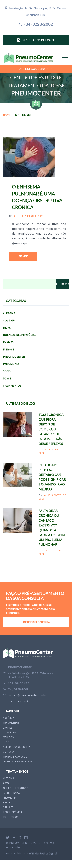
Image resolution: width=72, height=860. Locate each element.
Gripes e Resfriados (15, 788)
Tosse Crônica (12, 812)
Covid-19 (9, 320)
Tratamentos (12, 385)
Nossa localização (18, 701)
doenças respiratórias (19, 335)
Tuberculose (11, 817)
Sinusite (8, 807)
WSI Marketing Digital (43, 853)
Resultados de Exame (39, 40)
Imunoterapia (11, 792)
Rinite (6, 802)
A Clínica (8, 717)
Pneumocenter (14, 356)
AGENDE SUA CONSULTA (36, 622)
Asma (6, 783)
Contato (8, 751)
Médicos (8, 737)
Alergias (9, 313)
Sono (7, 371)
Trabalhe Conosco (15, 756)
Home (7, 115)
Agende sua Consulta (36, 68)
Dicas (7, 327)
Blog (6, 742)
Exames (8, 342)
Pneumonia (11, 364)
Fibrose (8, 349)
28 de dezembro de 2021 (28, 216)
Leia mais (23, 256)
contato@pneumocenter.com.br (27, 695)
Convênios (10, 732)
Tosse (7, 378)
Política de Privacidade (17, 761)
